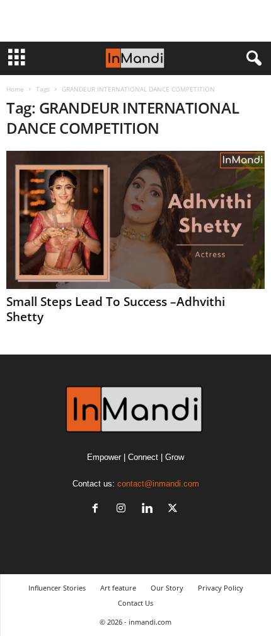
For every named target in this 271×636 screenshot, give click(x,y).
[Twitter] (174, 509)
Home (15, 89)
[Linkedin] (150, 509)
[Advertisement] (135, 21)
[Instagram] (124, 509)
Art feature (118, 587)
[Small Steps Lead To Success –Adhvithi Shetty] (135, 220)
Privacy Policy (220, 587)
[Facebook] (98, 509)
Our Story (167, 587)
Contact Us (135, 603)
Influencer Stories (57, 587)
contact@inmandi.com (158, 483)
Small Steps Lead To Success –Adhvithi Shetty (115, 309)
